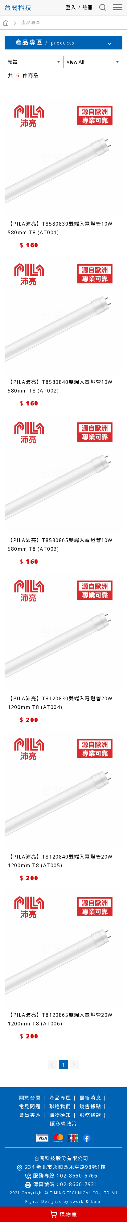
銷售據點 (90, 1106)
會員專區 (30, 1115)
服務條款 (90, 1115)
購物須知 (60, 1115)
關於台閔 (30, 1097)
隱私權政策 (63, 1123)
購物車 (68, 1214)
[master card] (58, 1138)
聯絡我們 (60, 1106)
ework (77, 1201)
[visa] (42, 1138)
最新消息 (90, 1097)
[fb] (87, 1138)
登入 (71, 7)
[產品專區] (30, 22)
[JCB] (73, 1138)
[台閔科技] (18, 8)
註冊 (87, 7)
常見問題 (30, 1106)
